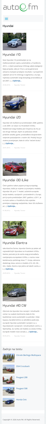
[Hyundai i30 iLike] (14, 167)
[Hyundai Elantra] (14, 229)
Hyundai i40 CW (14, 305)
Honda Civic (21, 399)
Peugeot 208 (21, 377)
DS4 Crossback (22, 366)
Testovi (22, 85)
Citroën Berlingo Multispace (28, 355)
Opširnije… (16, 81)
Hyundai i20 (12, 117)
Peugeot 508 (21, 388)
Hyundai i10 (12, 54)
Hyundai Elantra (15, 243)
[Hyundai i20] (14, 104)
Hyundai (17, 85)
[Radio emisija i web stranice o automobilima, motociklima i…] (20, 6)
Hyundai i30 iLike (15, 180)
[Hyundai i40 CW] (14, 292)
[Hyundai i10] (14, 41)
